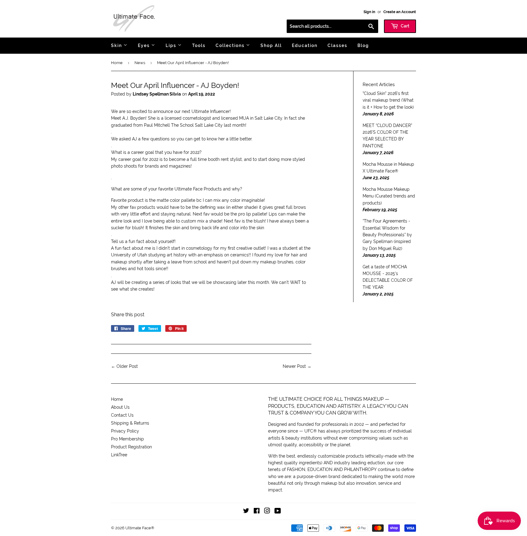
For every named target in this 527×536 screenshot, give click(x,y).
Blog (363, 45)
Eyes (144, 45)
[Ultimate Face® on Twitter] (246, 511)
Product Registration (131, 446)
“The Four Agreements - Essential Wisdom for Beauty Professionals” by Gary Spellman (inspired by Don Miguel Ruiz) (387, 235)
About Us (120, 407)
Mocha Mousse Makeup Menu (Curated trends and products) (389, 196)
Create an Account (399, 12)
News (139, 62)
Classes (337, 45)
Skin (117, 45)
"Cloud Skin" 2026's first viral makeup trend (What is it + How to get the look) (388, 100)
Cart (404, 26)
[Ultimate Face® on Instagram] (267, 511)
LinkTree (119, 454)
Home (117, 62)
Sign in (369, 12)
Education (304, 45)
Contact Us (122, 415)
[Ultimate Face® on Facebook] (256, 511)
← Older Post (124, 366)
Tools (199, 45)
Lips (172, 45)
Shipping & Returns (130, 423)
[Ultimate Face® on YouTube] (277, 511)
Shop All (271, 45)
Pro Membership (127, 438)
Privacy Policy (125, 431)
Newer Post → (297, 366)
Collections (231, 45)
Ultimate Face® (139, 528)
